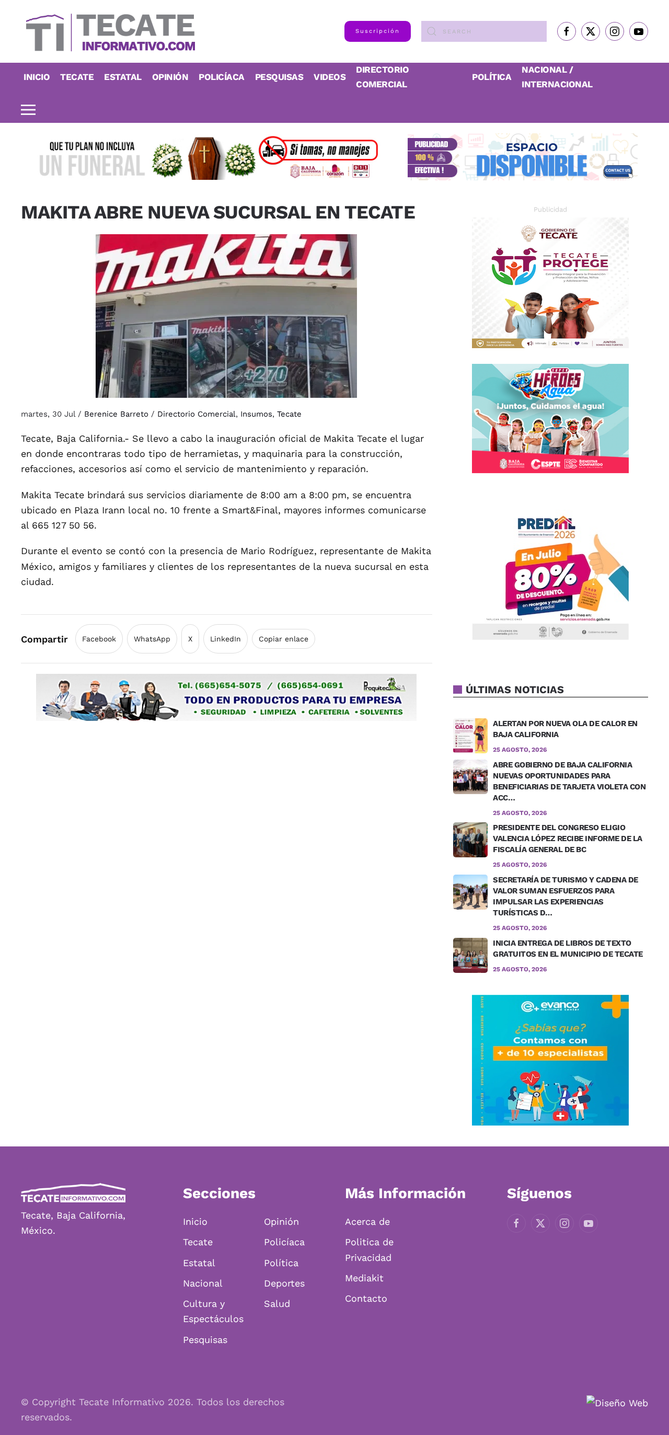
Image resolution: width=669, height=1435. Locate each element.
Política (491, 77)
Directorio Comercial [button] (382, 76)
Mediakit (364, 1277)
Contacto (366, 1298)
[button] (28, 110)
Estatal (199, 1262)
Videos (329, 77)
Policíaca (222, 77)
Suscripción (377, 31)
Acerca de (367, 1221)
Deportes (284, 1283)
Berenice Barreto (116, 414)
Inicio (37, 77)
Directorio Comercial (196, 414)
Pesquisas (279, 77)
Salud (277, 1303)
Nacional (203, 1283)
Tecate (77, 77)
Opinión (170, 77)
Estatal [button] (123, 77)
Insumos (256, 414)
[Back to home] (108, 31)
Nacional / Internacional (557, 76)
